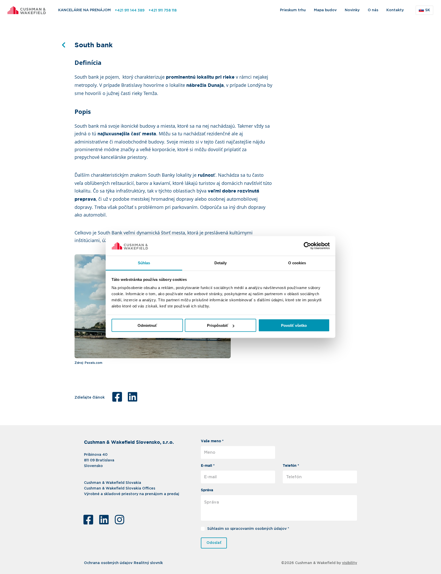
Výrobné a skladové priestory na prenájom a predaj (131, 494)
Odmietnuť (147, 325)
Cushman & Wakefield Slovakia (112, 483)
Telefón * (291, 465)
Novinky (352, 10)
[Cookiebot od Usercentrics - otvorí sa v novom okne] (307, 246)
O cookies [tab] (297, 262)
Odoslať (214, 543)
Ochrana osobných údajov (108, 563)
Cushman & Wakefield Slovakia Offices (119, 488)
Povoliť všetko (294, 325)
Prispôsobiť (217, 325)
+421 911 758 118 (163, 10)
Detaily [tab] (220, 262)
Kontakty (395, 10)
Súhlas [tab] (144, 262)
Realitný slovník (148, 563)
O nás (373, 10)
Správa (207, 490)
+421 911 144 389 (129, 10)
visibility (349, 563)
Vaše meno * (212, 441)
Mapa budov (325, 10)
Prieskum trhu (293, 10)
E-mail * (208, 465)
